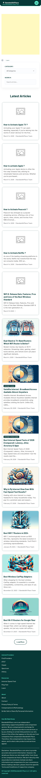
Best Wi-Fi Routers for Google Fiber (19, 620)
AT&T (4, 662)
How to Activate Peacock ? (15, 209)
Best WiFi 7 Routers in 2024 (16, 533)
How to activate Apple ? (14, 166)
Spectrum (5, 668)
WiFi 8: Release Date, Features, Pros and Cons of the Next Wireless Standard (20, 297)
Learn (4, 688)
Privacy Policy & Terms (10, 704)
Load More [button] (20, 642)
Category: (9, 66)
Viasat (4, 665)
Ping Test (5, 685)
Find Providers (7, 658)
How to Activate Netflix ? (15, 253)
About (4, 698)
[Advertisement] (20, 34)
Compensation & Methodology (12, 708)
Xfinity (4, 672)
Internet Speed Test (9, 681)
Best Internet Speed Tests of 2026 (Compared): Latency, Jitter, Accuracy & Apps (19, 443)
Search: (8, 77)
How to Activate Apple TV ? (16, 124)
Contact (5, 701)
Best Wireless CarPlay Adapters (18, 576)
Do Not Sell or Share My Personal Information (17, 711)
